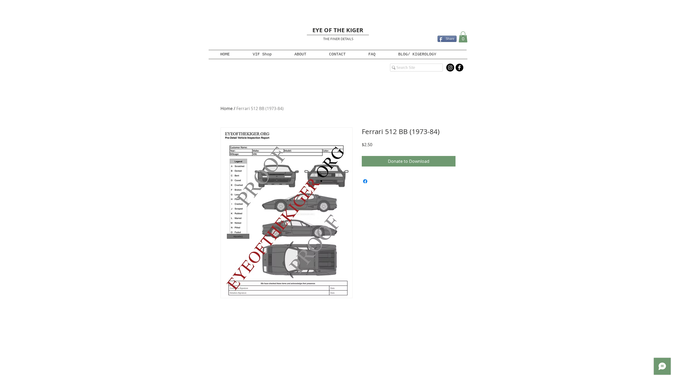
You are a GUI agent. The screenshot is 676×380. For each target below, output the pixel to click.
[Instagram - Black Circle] (450, 68)
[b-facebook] (459, 68)
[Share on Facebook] (365, 181)
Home (226, 108)
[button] (463, 36)
